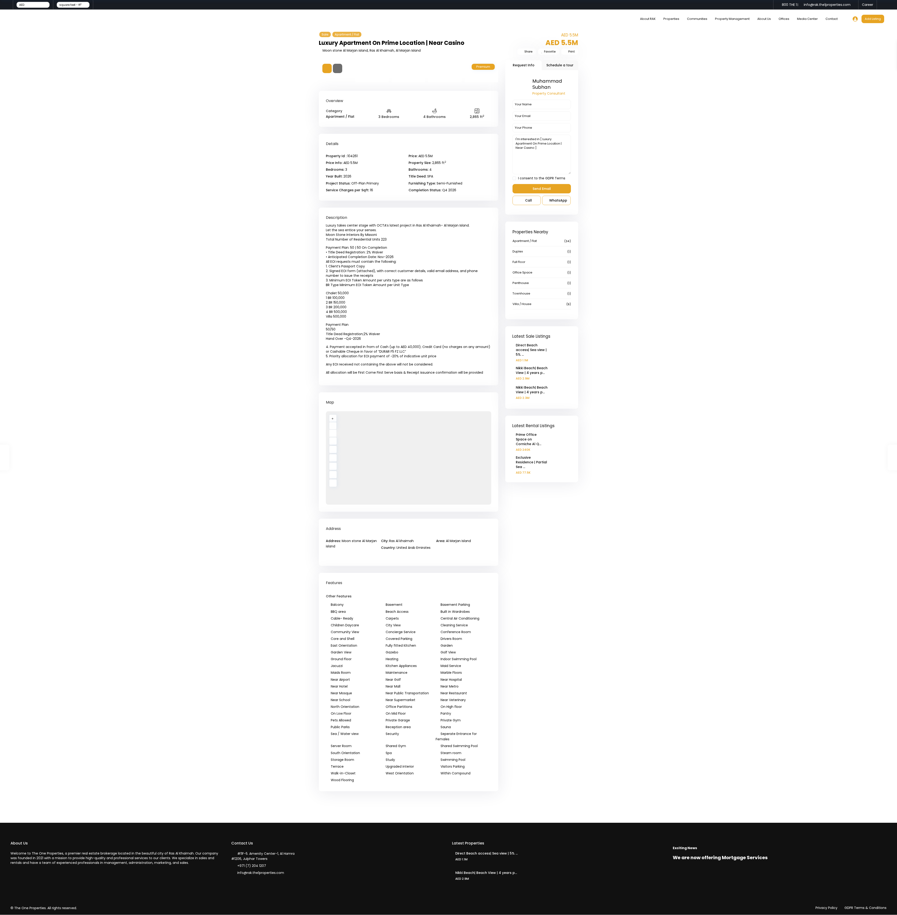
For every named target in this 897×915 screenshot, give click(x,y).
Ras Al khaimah (382, 50)
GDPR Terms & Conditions (865, 907)
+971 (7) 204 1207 (251, 865)
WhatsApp (557, 200)
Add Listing (873, 19)
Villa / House (522, 304)
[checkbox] (514, 178)
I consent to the (541, 178)
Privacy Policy (826, 907)
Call (528, 200)
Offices (784, 19)
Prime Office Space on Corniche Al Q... (528, 439)
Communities (697, 19)
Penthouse (521, 283)
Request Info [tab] (523, 65)
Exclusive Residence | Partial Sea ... (531, 462)
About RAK (648, 19)
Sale (325, 34)
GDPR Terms (555, 178)
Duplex (518, 251)
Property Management (732, 19)
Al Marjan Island (408, 50)
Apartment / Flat (347, 34)
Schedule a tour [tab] (559, 65)
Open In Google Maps (343, 556)
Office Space (522, 272)
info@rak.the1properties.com (260, 872)
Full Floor (519, 262)
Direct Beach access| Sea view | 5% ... (531, 350)
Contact (832, 19)
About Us (764, 19)
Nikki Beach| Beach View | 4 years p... (532, 370)
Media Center (807, 19)
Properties (671, 19)
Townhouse (521, 293)
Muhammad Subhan (547, 84)
